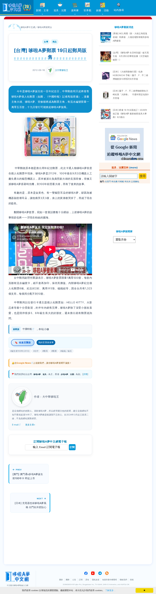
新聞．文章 (42, 10)
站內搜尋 (119, 10)
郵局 (46, 351)
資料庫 (75, 10)
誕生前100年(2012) (21, 351)
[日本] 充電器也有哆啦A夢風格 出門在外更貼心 (30, 505)
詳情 (85, 374)
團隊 (67, 579)
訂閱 (72, 447)
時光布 (128, 181)
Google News (23, 363)
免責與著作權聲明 (109, 579)
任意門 (108, 181)
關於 (61, 579)
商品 (55, 41)
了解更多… (110, 590)
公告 (74, 579)
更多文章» (30, 424)
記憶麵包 (135, 181)
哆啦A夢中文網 (28, 27)
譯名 (87, 579)
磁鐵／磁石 (67, 351)
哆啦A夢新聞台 (44, 27)
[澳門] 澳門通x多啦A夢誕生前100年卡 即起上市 (27, 476)
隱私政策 (95, 579)
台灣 (46, 41)
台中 (37, 351)
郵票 (55, 351)
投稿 (132, 579)
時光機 (114, 181)
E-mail (15, 424)
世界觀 (87, 10)
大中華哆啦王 (61, 70)
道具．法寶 (60, 10)
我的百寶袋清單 (46, 342)
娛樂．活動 (102, 10)
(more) (133, 167)
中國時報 (27, 328)
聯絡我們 (123, 579)
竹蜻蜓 (121, 181)
